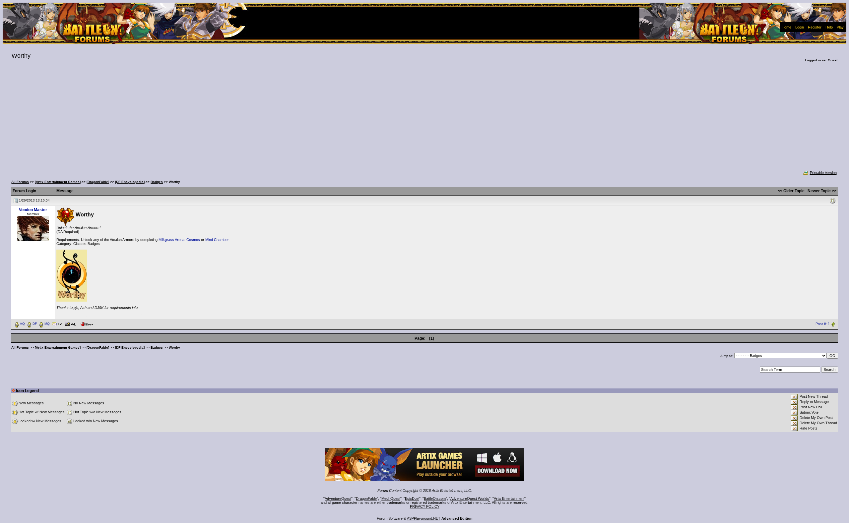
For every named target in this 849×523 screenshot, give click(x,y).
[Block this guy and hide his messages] (87, 323)
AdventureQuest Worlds (469, 498)
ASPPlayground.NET (423, 518)
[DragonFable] (98, 182)
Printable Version (823, 173)
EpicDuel (412, 498)
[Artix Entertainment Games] (58, 182)
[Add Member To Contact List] (71, 323)
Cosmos (193, 240)
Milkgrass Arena (171, 240)
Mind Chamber (217, 240)
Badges (157, 182)
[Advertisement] (424, 120)
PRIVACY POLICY (424, 506)
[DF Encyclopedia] (130, 182)
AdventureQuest (338, 498)
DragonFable (366, 498)
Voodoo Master (33, 209)
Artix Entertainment (509, 498)
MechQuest (390, 498)
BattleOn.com (435, 498)
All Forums (20, 182)
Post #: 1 (823, 324)
